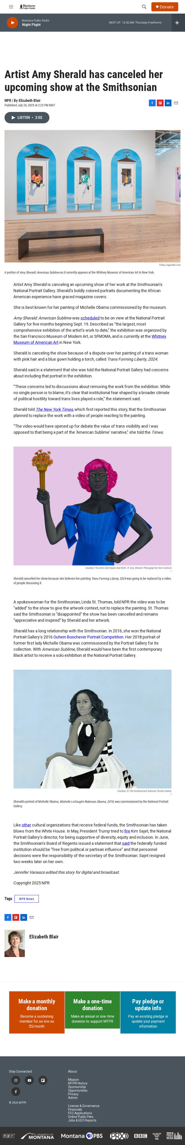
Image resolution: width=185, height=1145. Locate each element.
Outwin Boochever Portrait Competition (88, 637)
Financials (75, 1109)
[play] (12, 22)
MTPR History (78, 1083)
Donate (167, 7)
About (72, 1071)
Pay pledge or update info (148, 1005)
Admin (73, 1098)
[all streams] (178, 23)
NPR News (26, 899)
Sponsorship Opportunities (78, 1088)
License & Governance (83, 1106)
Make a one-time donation (92, 1005)
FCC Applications (80, 1113)
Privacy (73, 1094)
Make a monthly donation (36, 1005)
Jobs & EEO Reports (82, 1120)
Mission (73, 1079)
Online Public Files (80, 1117)
